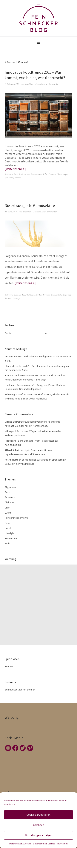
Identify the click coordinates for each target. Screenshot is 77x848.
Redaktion (29, 83)
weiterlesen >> (15, 169)
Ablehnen (38, 825)
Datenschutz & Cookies (20, 843)
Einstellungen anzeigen (38, 835)
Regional (52, 174)
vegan (66, 174)
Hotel (8, 528)
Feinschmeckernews (16, 517)
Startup (16, 298)
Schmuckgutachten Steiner (20, 689)
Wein (7, 543)
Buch (7, 492)
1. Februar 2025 (12, 83)
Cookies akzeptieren (38, 814)
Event (8, 512)
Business (17, 294)
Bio (40, 294)
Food (16, 174)
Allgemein (10, 487)
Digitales (9, 502)
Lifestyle (9, 533)
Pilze (45, 174)
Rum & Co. (10, 666)
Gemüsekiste (56, 294)
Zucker (17, 177)
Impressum (62, 843)
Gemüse (46, 294)
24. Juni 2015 (11, 211)
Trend (59, 174)
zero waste (9, 177)
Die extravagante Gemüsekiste (30, 205)
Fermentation (36, 174)
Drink (7, 507)
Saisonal (8, 298)
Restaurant (11, 538)
